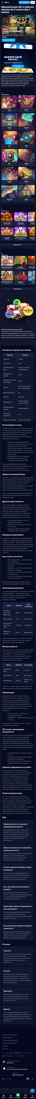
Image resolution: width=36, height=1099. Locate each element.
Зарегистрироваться (24, 2)
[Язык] (28, 1079)
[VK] (6, 1079)
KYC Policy (5, 1048)
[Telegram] (9, 1079)
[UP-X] (7, 2)
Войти (32, 2)
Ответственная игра (7, 1037)
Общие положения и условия (9, 1034)
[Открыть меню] (2, 2)
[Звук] (33, 1079)
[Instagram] (3, 1079)
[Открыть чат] (32, 1091)
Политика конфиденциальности (10, 1040)
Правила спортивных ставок (9, 1043)
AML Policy (5, 1045)
